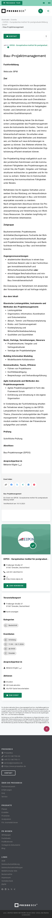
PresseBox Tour (13, 3)
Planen (4, 809)
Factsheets (6, 838)
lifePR (4, 884)
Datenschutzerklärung (11, 864)
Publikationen (7, 842)
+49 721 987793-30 (12, 756)
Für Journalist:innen (10, 822)
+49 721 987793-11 (12, 760)
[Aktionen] (46, 36)
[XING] (14, 889)
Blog (3, 848)
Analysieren (6, 819)
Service (4, 797)
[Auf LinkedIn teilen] (28, 484)
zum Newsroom (16, 586)
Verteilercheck (7, 881)
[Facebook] (2, 889)
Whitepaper (6, 835)
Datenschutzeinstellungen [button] (12, 868)
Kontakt (13, 36)
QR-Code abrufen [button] (13, 685)
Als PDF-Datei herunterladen (17, 689)
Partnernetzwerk (8, 787)
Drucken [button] (9, 682)
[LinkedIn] (5, 889)
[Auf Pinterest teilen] (34, 484)
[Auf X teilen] (17, 484)
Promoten (6, 816)
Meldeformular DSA (9, 871)
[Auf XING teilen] (23, 484)
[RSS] (8, 889)
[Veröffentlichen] (46, 729)
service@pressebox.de (42, 722)
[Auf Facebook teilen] (11, 484)
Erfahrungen (7, 790)
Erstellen (5, 812)
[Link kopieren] (6, 484)
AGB (3, 861)
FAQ (3, 793)
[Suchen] (40, 11)
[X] (11, 889)
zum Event (14, 695)
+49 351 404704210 (14, 572)
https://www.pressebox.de (15, 766)
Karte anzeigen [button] (12, 612)
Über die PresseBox (12, 783)
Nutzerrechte (7, 874)
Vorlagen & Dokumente (11, 845)
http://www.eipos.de (14, 579)
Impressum (6, 878)
